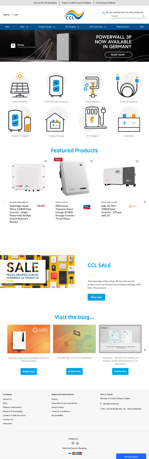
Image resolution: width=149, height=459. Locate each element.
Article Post (28, 371)
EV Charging (70, 27)
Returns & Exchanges (13, 411)
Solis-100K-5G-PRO (109, 202)
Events (55, 399)
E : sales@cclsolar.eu (109, 403)
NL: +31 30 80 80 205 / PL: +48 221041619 (120, 409)
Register (6, 15)
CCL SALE (99, 265)
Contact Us (8, 419)
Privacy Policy (58, 407)
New (7, 27)
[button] (143, 15)
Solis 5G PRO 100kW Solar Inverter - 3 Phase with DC (111, 210)
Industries (7, 423)
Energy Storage (45, 27)
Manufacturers (123, 27)
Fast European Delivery (106, 3)
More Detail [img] (18, 242)
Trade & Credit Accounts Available (76, 3)
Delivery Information (12, 407)
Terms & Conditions (61, 411)
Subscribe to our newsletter (64, 403)
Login (16, 15)
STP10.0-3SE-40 (61, 202)
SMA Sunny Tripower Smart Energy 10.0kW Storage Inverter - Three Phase (65, 212)
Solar (22, 27)
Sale (141, 27)
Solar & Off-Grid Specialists (45, 3)
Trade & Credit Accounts (14, 415)
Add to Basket (39, 242)
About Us (7, 399)
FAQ (5, 403)
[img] (72, 443)
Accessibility (57, 415)
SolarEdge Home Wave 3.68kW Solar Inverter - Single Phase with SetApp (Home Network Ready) (21, 213)
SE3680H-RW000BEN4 (19, 202)
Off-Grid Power (96, 27)
